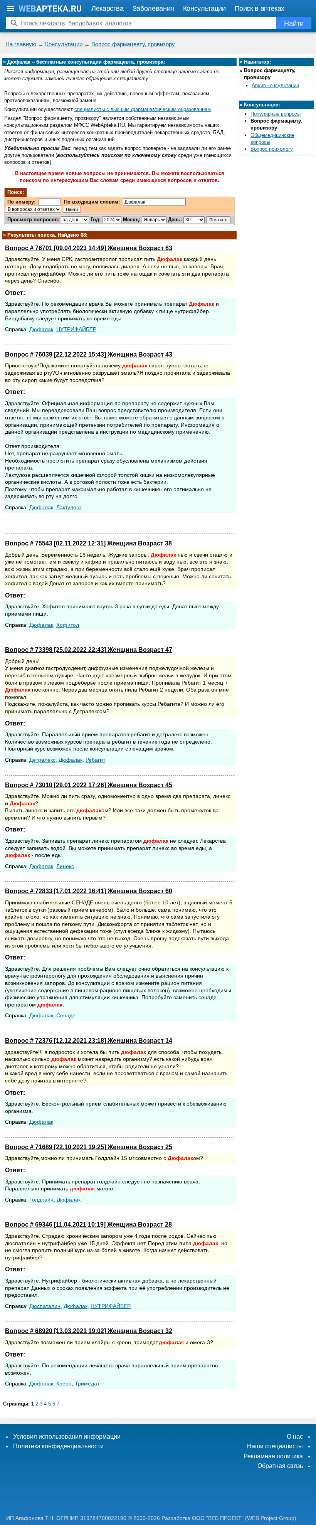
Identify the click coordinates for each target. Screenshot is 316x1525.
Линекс (65, 866)
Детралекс (42, 760)
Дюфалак (41, 329)
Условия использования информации (67, 1436)
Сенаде (66, 1015)
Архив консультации (275, 85)
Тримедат (87, 1383)
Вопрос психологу (271, 149)
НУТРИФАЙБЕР (76, 329)
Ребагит (95, 760)
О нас (295, 1436)
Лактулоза (69, 507)
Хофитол (67, 625)
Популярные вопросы (275, 114)
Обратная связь (280, 1466)
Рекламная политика (273, 1456)
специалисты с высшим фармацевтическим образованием (142, 109)
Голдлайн (41, 1200)
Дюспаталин (45, 1306)
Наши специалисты (275, 1446)
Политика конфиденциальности (58, 1446)
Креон (64, 1383)
